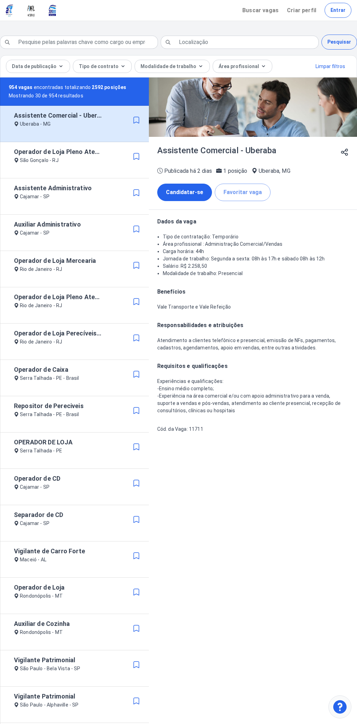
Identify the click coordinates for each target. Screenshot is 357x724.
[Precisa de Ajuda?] (340, 707)
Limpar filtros (330, 66)
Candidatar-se (184, 192)
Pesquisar (339, 42)
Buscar (260, 10)
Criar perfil (301, 10)
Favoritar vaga (242, 192)
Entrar (338, 10)
